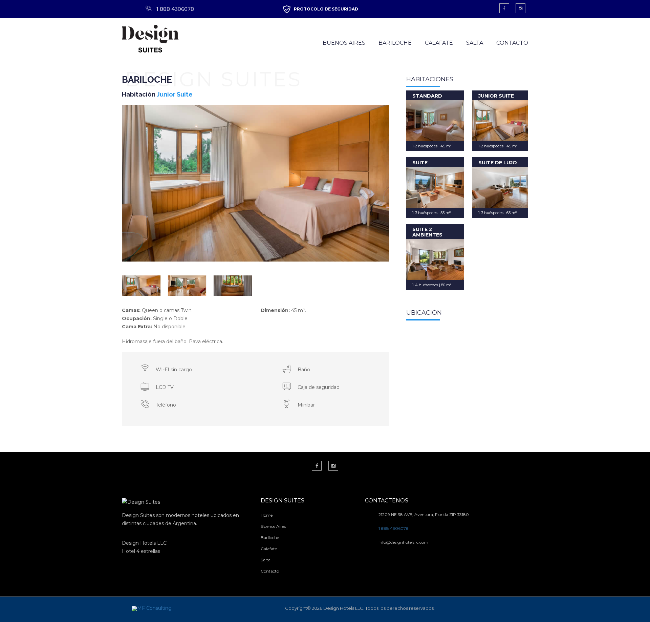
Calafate (269, 548)
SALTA (474, 43)
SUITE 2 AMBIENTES (427, 231)
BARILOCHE (395, 43)
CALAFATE (439, 43)
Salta (265, 559)
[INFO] (435, 120)
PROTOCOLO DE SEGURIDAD (326, 9)
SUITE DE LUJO (497, 163)
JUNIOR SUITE (496, 96)
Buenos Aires (273, 526)
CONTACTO (512, 43)
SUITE (420, 163)
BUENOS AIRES (344, 43)
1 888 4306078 (175, 9)
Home (267, 515)
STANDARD (427, 96)
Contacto (270, 571)
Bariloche (270, 537)
